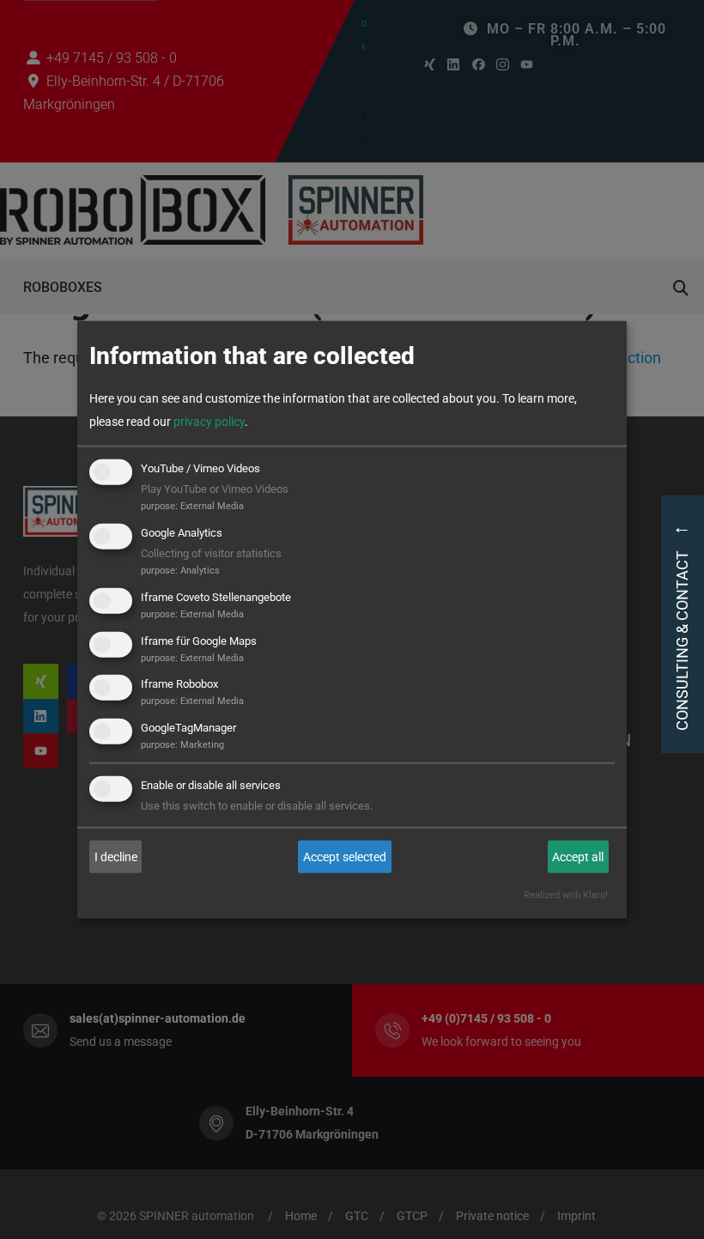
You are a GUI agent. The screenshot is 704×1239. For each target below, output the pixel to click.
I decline (115, 856)
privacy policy (209, 421)
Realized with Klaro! (566, 895)
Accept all (578, 856)
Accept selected (344, 856)
